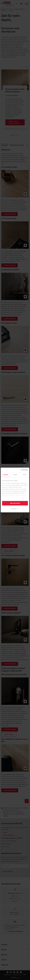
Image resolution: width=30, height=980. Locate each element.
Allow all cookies (15, 503)
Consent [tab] (5, 474)
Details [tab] (15, 474)
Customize (14, 508)
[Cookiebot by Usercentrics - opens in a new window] (21, 470)
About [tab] (24, 474)
